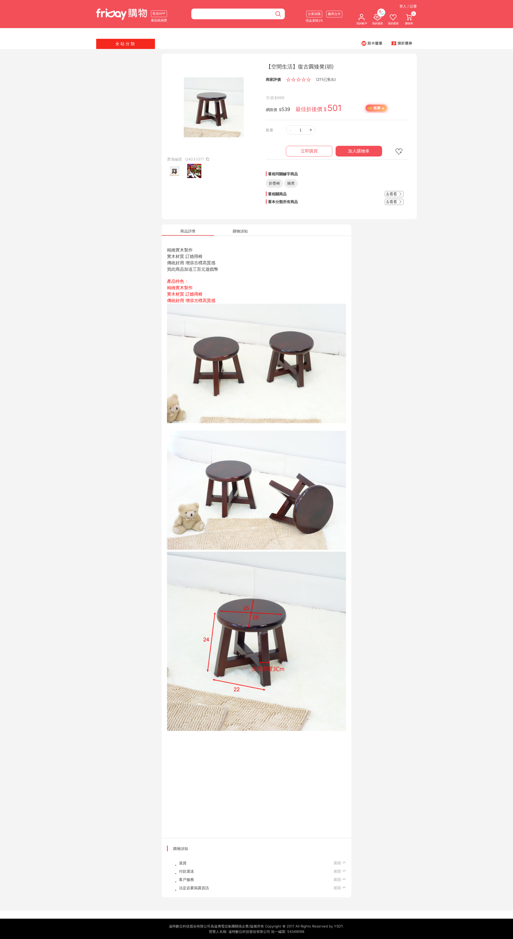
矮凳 (291, 183)
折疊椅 (274, 183)
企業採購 (314, 14)
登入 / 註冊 (408, 6)
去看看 (392, 194)
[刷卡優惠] (372, 43)
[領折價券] (402, 43)
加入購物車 (359, 151)
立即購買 (309, 151)
